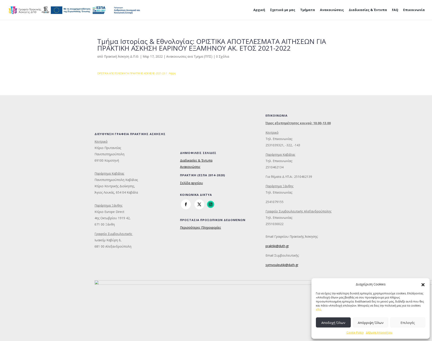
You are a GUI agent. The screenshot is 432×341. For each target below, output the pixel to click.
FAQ (395, 10)
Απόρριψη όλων (371, 322)
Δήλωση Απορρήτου (379, 332)
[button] (423, 284)
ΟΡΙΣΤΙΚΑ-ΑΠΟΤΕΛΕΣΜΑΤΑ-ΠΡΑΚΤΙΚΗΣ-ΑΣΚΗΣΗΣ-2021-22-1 (132, 73)
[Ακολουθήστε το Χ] (199, 204)
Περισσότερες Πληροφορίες (200, 227)
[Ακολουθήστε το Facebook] (186, 204)
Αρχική (259, 10)
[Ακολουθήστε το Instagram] (210, 204)
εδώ (318, 310)
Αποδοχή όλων (333, 322)
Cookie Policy (355, 332)
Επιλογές (407, 322)
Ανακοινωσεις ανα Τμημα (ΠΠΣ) (189, 56)
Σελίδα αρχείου (191, 183)
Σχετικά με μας (282, 10)
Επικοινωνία (414, 10)
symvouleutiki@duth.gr (282, 265)
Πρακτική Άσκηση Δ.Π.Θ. (121, 56)
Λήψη (172, 73)
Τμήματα (307, 10)
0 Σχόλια (222, 56)
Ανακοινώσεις (332, 10)
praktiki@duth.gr (277, 246)
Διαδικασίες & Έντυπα (368, 10)
